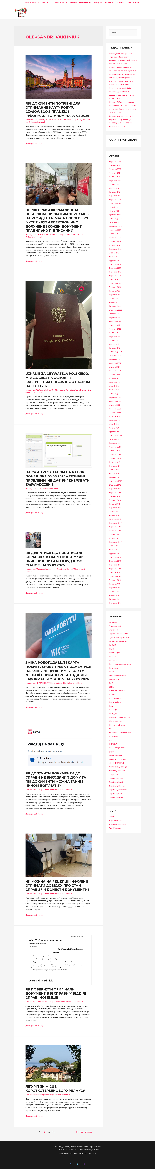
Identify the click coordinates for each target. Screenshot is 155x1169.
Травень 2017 (115, 534)
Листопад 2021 (115, 352)
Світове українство (117, 770)
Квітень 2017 (114, 538)
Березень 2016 (115, 588)
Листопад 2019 (115, 435)
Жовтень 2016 (115, 561)
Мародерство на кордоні (119, 717)
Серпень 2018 (115, 492)
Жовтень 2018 (115, 485)
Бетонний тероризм (118, 641)
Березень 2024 (115, 249)
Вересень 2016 (115, 565)
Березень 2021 (115, 382)
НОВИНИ (120, 2)
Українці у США (115, 793)
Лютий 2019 (114, 470)
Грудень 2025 (115, 192)
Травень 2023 (115, 287)
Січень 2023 (114, 302)
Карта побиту (39, 119)
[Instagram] (84, 1164)
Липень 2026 (114, 165)
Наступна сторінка (85, 1132)
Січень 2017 (114, 549)
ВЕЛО (111, 649)
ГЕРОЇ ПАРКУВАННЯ (117, 675)
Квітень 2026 (114, 177)
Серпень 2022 (115, 321)
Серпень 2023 (115, 275)
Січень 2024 (114, 256)
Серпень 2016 (115, 568)
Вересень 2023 (115, 272)
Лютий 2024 (114, 253)
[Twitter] (77, 1164)
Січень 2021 (114, 390)
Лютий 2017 (114, 546)
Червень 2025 (115, 203)
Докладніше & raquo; (34, 143)
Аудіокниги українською (119, 637)
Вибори (112, 656)
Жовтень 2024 (115, 222)
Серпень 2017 (115, 527)
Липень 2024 (114, 234)
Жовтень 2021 (115, 355)
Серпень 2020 (115, 401)
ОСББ (111, 729)
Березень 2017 (115, 542)
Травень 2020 (115, 412)
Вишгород (113, 668)
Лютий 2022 (114, 340)
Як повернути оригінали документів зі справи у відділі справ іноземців (56, 993)
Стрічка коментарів (117, 824)
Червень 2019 (115, 454)
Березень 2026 (115, 180)
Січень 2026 (114, 188)
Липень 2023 (114, 279)
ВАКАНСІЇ (46, 2)
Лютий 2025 (114, 207)
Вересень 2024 (115, 226)
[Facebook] (70, 1164)
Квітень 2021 (114, 378)
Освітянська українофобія (120, 732)
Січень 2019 (114, 473)
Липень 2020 (114, 405)
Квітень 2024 (114, 245)
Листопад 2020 (115, 393)
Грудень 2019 (115, 432)
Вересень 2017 (115, 523)
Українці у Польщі (81, 119)
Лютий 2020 (114, 424)
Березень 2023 (115, 295)
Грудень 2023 (115, 260)
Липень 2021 (114, 367)
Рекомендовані (66, 119)
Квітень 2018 (114, 504)
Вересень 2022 (115, 317)
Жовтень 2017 (115, 519)
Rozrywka (113, 622)
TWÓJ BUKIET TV (32, 2)
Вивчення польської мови (120, 664)
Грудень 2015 (115, 599)
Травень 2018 (115, 500)
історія (112, 694)
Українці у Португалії (118, 789)
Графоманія (114, 679)
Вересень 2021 (115, 359)
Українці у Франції (117, 797)
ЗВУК (111, 687)
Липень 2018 (114, 496)
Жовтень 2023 (115, 268)
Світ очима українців (118, 767)
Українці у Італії (116, 782)
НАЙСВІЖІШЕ (133, 2)
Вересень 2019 (115, 443)
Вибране (29, 119)
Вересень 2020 (115, 397)
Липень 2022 (114, 325)
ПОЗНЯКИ (113, 736)
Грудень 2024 (115, 215)
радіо (111, 751)
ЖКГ (111, 683)
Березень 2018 (115, 508)
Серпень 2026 (115, 161)
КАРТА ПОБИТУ (60, 2)
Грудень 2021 (115, 348)
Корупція (113, 710)
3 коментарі (31, 569)
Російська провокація (118, 759)
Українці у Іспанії (116, 778)
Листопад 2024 (115, 218)
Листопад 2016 (115, 557)
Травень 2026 (115, 173)
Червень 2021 (115, 371)
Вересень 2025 (115, 196)
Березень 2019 (115, 466)
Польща (75, 234)
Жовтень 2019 (115, 439)
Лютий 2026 (114, 184)
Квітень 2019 (114, 462)
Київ (111, 706)
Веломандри (114, 653)
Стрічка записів (116, 820)
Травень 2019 (115, 458)
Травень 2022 (115, 329)
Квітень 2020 (114, 416)
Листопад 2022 (115, 310)
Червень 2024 (115, 237)
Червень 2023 (115, 283)
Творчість (113, 774)
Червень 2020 (115, 409)
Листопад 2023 (115, 264)
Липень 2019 (114, 451)
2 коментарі (31, 390)
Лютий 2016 (114, 591)
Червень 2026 (115, 169)
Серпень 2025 (115, 199)
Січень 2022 (114, 344)
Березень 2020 (115, 420)
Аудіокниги (114, 630)
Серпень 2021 (115, 363)
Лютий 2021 (114, 386)
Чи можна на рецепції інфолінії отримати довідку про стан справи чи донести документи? (57, 885)
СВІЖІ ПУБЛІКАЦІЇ (116, 763)
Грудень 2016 (115, 553)
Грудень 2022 (115, 306)
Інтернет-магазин (117, 691)
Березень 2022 (115, 336)
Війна (111, 672)
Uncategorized (31, 234)
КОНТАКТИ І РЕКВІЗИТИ (80, 2)
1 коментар (30, 683)
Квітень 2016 (114, 584)
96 (54, 1132)
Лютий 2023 (114, 298)
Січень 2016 (114, 595)
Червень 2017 (115, 530)
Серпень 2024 (115, 230)
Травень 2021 (115, 374)
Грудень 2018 (115, 477)
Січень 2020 (114, 428)
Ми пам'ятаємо (115, 721)
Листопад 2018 (115, 481)
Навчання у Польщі (117, 725)
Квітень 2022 (114, 333)
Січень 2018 (114, 515)
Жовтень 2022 (115, 314)
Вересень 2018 (115, 489)
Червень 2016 (115, 576)
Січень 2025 (114, 211)
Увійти (112, 816)
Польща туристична (117, 748)
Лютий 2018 (114, 511)
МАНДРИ (98, 2)
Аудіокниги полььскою (119, 633)
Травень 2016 (115, 580)
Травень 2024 (115, 241)
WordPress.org (115, 828)
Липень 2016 (114, 572)
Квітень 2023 (114, 291)
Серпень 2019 (115, 447)
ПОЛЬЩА (109, 2)
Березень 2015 (115, 603)
